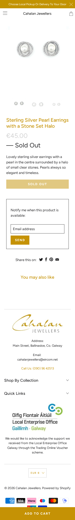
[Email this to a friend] (57, 259)
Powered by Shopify (56, 488)
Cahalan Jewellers (37, 13)
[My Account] (3, 13)
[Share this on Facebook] (46, 259)
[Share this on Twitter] (41, 259)
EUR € (35, 472)
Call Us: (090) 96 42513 (37, 368)
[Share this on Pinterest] (51, 259)
